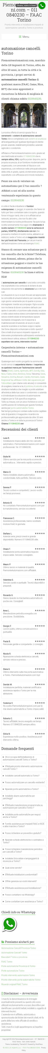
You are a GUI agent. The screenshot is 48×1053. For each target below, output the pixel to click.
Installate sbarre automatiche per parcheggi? (19, 797)
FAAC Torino (6, 961)
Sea (42, 371)
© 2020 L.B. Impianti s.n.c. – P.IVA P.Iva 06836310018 (21, 1048)
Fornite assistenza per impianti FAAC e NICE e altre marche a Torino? (23, 825)
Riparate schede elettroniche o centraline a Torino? (23, 841)
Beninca (21, 374)
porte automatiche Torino (22, 408)
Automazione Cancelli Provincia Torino (18, 948)
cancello (39, 386)
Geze (42, 374)
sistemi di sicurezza (37, 139)
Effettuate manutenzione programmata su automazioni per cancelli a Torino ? (23, 806)
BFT (31, 371)
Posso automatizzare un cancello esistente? (25, 782)
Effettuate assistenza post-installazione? (23, 888)
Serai (28, 374)
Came (16, 371)
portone (29, 386)
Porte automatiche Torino (12, 971)
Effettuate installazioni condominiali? (21, 874)
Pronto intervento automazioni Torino (18, 975)
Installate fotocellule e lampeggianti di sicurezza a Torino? (21, 859)
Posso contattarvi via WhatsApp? (20, 895)
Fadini (9, 374)
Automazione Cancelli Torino (14, 952)
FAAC (36, 243)
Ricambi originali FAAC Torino (14, 984)
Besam (20, 377)
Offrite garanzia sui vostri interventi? (21, 881)
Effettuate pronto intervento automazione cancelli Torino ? (22, 767)
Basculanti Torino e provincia (14, 957)
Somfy (37, 371)
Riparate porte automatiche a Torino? (22, 789)
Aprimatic (24, 371)
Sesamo (5, 377)
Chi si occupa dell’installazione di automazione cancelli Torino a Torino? (20, 758)
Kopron (4, 380)
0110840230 (34, 98)
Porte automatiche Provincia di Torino (18, 966)
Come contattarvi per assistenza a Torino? (24, 901)
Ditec (15, 374)
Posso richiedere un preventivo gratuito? (23, 833)
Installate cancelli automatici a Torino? (22, 775)
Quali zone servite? (13, 868)
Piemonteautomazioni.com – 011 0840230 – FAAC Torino (24, 12)
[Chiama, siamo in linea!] (41, 5)
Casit (42, 377)
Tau (11, 380)
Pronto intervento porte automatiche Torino (20, 980)
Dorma (13, 377)
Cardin (27, 377)
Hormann (35, 377)
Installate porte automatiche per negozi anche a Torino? (21, 815)
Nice (3, 374)
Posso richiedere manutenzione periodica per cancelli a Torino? (22, 850)
